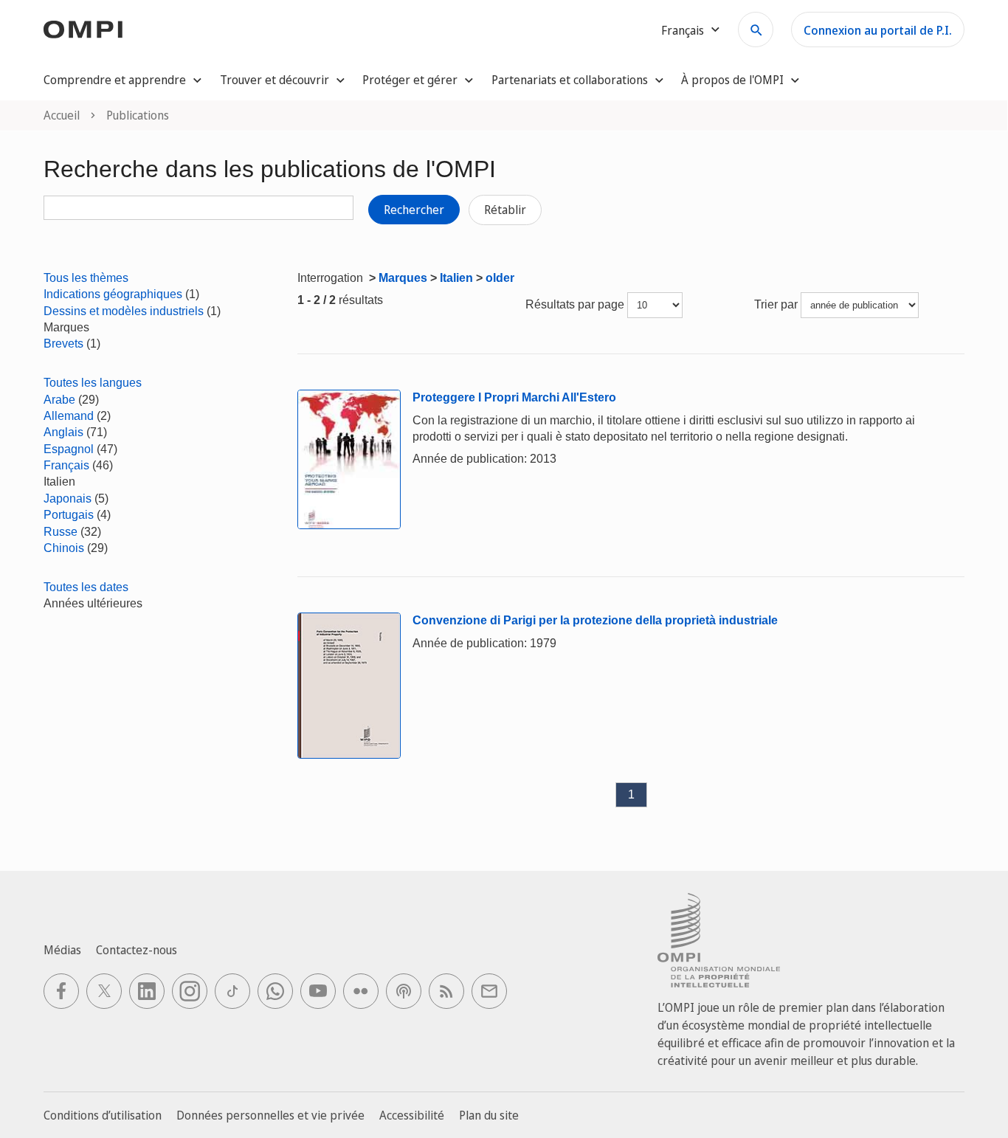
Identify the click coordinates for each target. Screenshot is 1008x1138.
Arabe (59, 399)
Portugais (69, 514)
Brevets (63, 343)
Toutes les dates (86, 587)
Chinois (64, 548)
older (500, 278)
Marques (403, 278)
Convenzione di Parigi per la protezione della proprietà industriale (595, 620)
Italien (456, 278)
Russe (60, 531)
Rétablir (505, 209)
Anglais (63, 432)
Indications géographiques (113, 294)
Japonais (68, 498)
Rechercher (414, 209)
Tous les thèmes (86, 278)
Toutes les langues (93, 382)
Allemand (69, 416)
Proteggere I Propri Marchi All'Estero (514, 397)
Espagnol (69, 449)
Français (66, 465)
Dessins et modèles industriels (124, 311)
